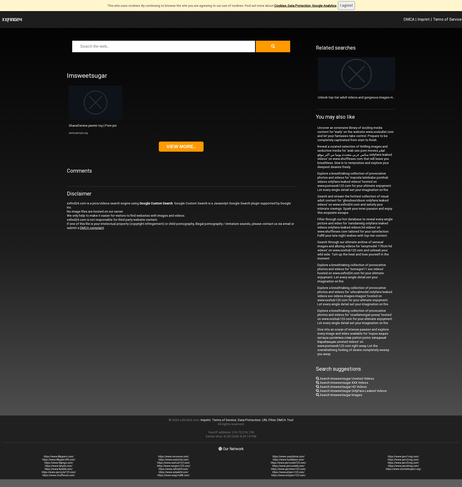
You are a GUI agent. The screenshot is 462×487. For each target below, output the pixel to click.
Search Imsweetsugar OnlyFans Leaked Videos (353, 391)
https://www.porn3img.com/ (403, 462)
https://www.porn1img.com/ (403, 456)
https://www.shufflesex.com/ (58, 475)
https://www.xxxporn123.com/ (173, 466)
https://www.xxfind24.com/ (173, 469)
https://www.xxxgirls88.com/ (173, 475)
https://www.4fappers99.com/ (58, 459)
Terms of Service (447, 19)
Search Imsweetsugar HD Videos (343, 387)
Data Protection (249, 420)
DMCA (409, 19)
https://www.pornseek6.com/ (288, 466)
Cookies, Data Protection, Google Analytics (305, 6)
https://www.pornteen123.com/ (288, 469)
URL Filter (269, 420)
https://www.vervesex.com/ (173, 456)
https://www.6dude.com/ (58, 466)
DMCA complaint (92, 228)
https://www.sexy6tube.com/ (288, 456)
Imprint (423, 19)
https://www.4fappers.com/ (59, 456)
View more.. (181, 146)
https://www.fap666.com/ (59, 469)
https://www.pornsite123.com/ (59, 472)
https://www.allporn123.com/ (288, 472)
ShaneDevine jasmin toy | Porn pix (93, 125)
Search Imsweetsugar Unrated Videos (346, 379)
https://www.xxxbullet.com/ (173, 459)
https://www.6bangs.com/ (58, 462)
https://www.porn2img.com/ (403, 459)
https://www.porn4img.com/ (403, 466)
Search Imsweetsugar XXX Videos (343, 383)
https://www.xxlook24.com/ (173, 472)
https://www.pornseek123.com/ (288, 462)
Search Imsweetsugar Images (340, 395)
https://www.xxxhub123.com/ (173, 462)
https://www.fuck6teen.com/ (288, 459)
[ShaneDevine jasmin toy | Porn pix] (95, 118)
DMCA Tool (285, 420)
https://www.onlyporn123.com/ (288, 475)
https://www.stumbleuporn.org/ (403, 469)
